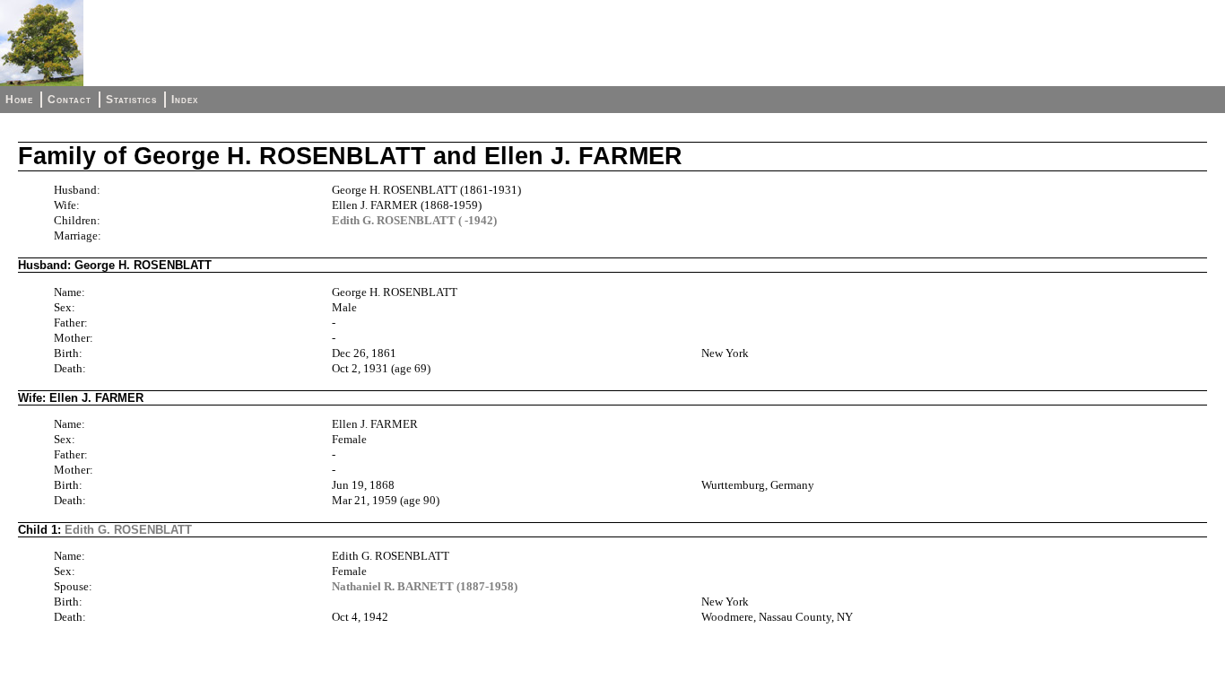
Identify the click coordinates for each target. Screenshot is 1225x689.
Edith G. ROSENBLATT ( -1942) (414, 220)
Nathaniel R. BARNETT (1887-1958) (424, 586)
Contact (69, 99)
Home (19, 99)
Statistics (131, 99)
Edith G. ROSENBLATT (128, 529)
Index (184, 99)
